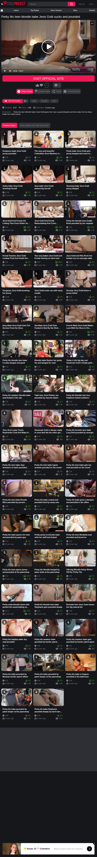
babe (34, 101)
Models (92, 10)
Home (1, 10)
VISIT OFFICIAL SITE (48, 78)
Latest (16, 10)
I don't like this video (41, 85)
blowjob (44, 101)
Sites (75, 10)
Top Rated (34, 10)
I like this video (37, 85)
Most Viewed (56, 10)
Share (58, 91)
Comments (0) (74, 91)
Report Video (44, 91)
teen (54, 101)
